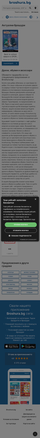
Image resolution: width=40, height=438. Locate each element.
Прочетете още (29, 219)
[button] (20, 235)
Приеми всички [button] (21, 225)
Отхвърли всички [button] (21, 230)
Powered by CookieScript (28, 239)
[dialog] (20, 219)
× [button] (35, 199)
